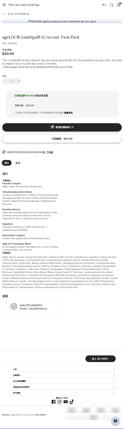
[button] (100, 358)
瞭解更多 (68, 112)
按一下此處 (47, 152)
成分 (6, 162)
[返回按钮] (5, 14)
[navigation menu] (4, 5)
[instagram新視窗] (59, 401)
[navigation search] (112, 5)
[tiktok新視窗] (71, 401)
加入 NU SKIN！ (100, 358)
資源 (17, 162)
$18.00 (19, 105)
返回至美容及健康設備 (18, 14)
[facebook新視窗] (53, 401)
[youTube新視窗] (65, 401)
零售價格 (7, 49)
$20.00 (8, 54)
